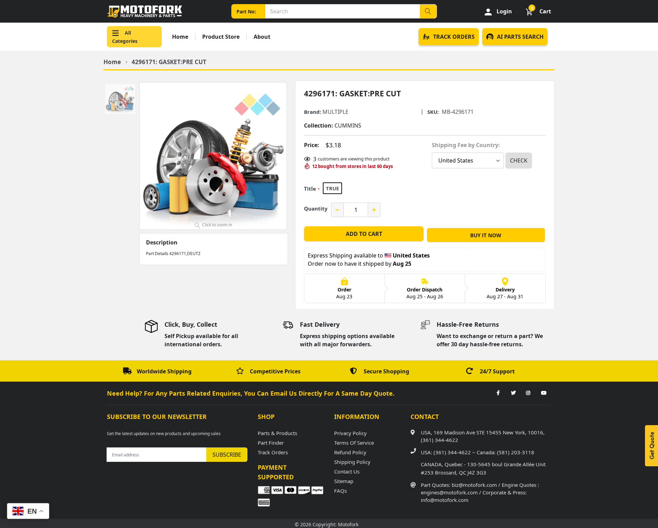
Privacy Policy (350, 433)
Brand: (312, 112)
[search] (428, 11)
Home (180, 36)
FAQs (340, 490)
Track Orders (273, 452)
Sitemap (343, 481)
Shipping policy (352, 461)
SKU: (433, 112)
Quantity (316, 208)
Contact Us (347, 471)
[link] (497, 393)
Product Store (221, 36)
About (262, 36)
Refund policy (350, 452)
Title (311, 188)
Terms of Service (354, 442)
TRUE (332, 188)
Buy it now (485, 235)
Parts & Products (277, 433)
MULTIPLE (335, 112)
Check (518, 160)
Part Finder (271, 442)
